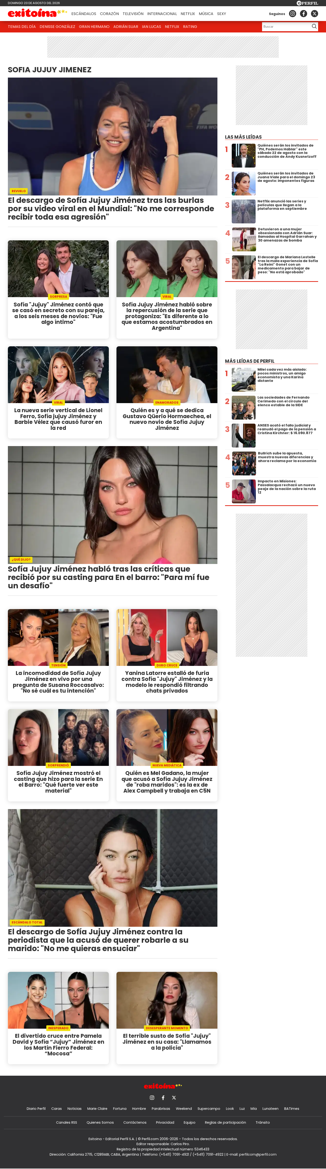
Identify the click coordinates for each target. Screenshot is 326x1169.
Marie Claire (97, 1108)
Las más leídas (243, 137)
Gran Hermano (94, 26)
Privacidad (165, 1122)
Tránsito (263, 1122)
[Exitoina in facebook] (303, 13)
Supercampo (209, 1108)
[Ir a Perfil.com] (307, 4)
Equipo (189, 1122)
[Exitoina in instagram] (292, 13)
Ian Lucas (151, 26)
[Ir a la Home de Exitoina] (38, 14)
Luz (242, 1108)
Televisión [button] (133, 13)
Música (206, 13)
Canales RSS (66, 1122)
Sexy (221, 13)
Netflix (188, 13)
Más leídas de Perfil (249, 361)
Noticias (75, 1108)
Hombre (139, 1108)
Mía (254, 1108)
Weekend (184, 1108)
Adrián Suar (125, 26)
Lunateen (271, 1108)
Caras (56, 1108)
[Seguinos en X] (314, 13)
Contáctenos (135, 1122)
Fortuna (119, 1108)
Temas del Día (22, 26)
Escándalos (83, 13)
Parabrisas (161, 1108)
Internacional (162, 13)
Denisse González (57, 26)
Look (230, 1108)
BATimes (291, 1108)
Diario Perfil (36, 1108)
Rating (190, 26)
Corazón (109, 13)
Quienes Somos (100, 1122)
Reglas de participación (225, 1122)
